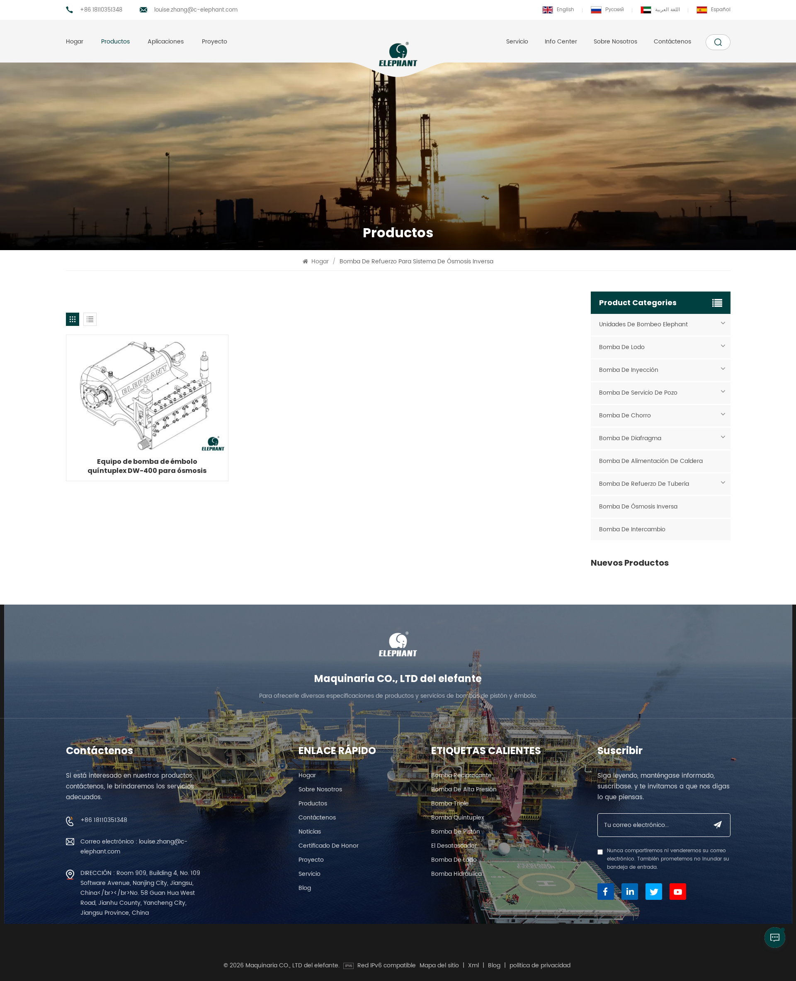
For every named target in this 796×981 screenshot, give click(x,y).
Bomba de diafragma (630, 438)
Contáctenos (672, 41)
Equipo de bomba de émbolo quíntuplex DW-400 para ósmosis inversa (146, 466)
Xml (473, 965)
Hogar (74, 41)
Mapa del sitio (439, 965)
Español (720, 10)
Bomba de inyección (628, 370)
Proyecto (214, 41)
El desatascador (454, 846)
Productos (115, 41)
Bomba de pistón (455, 831)
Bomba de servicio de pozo (638, 393)
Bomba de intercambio (632, 529)
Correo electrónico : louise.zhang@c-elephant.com (133, 846)
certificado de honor (328, 846)
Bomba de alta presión (464, 789)
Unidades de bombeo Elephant (643, 324)
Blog (304, 888)
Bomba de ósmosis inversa (638, 506)
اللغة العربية (667, 10)
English (565, 10)
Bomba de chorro (625, 415)
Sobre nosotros (615, 41)
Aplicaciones (166, 41)
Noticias (309, 831)
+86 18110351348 (101, 10)
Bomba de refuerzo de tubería (644, 484)
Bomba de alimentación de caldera (651, 461)
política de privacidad (540, 965)
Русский (614, 10)
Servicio (517, 41)
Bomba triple (450, 803)
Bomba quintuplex (457, 817)
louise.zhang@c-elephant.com (196, 10)
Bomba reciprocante (461, 775)
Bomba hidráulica (456, 874)
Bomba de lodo (622, 347)
